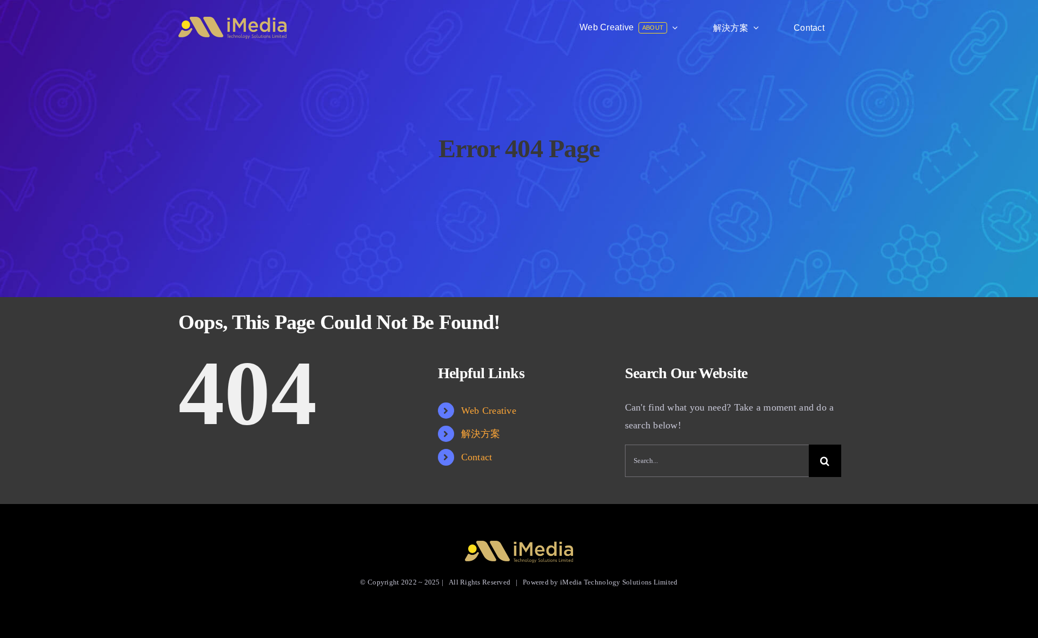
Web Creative (488, 410)
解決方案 (481, 433)
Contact (477, 457)
